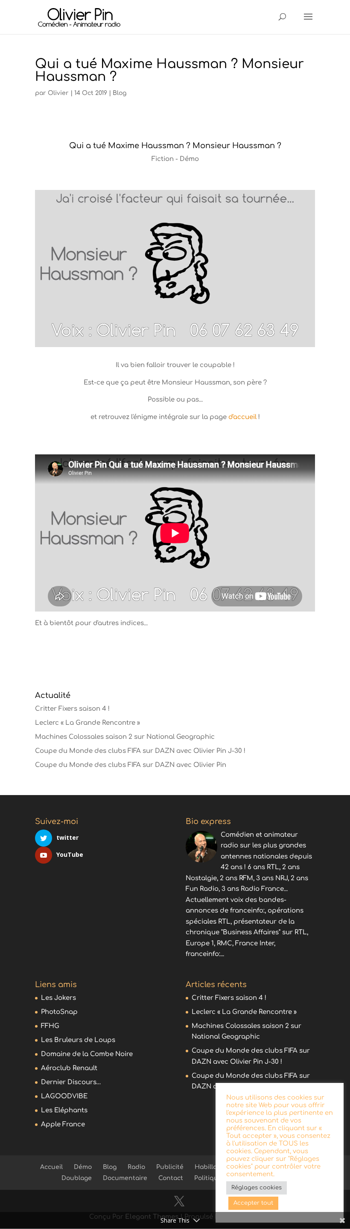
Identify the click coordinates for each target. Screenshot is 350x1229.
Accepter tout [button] (253, 1203)
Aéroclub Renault (69, 1068)
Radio (136, 1167)
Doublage (76, 1178)
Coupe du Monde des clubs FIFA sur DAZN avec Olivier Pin (130, 765)
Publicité (170, 1167)
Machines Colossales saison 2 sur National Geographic (125, 737)
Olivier (58, 93)
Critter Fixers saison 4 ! (72, 708)
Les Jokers (58, 998)
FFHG (50, 1026)
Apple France (63, 1124)
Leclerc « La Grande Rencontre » (87, 722)
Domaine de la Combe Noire (87, 1054)
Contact (170, 1178)
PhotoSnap (59, 1012)
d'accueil (242, 417)
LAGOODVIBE (64, 1096)
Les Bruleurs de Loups (78, 1040)
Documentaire (125, 1178)
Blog (119, 93)
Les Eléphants (64, 1110)
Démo (83, 1167)
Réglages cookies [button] (256, 1188)
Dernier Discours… (71, 1082)
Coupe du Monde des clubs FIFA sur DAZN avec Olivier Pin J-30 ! (140, 751)
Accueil (51, 1167)
